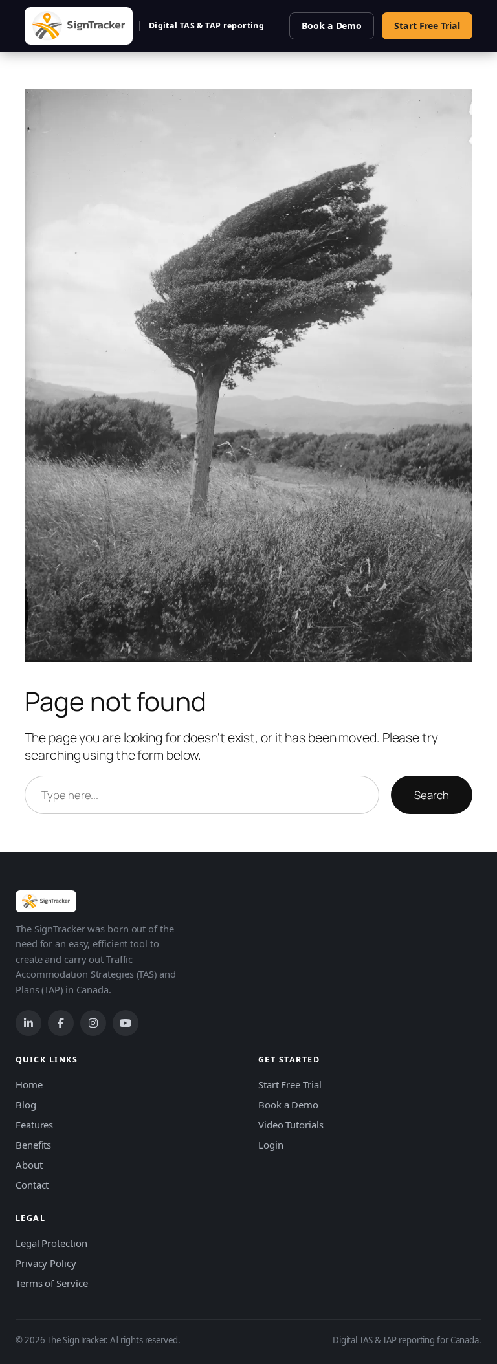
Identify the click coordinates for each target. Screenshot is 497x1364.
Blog (26, 1104)
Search (431, 794)
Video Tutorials (291, 1124)
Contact (32, 1184)
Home (29, 1084)
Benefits (33, 1144)
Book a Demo (332, 25)
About (29, 1164)
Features (34, 1124)
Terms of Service (51, 1283)
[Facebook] (61, 1023)
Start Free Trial (426, 25)
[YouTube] (125, 1023)
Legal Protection (51, 1243)
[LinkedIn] (28, 1023)
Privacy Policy (46, 1263)
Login (270, 1144)
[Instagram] (93, 1023)
